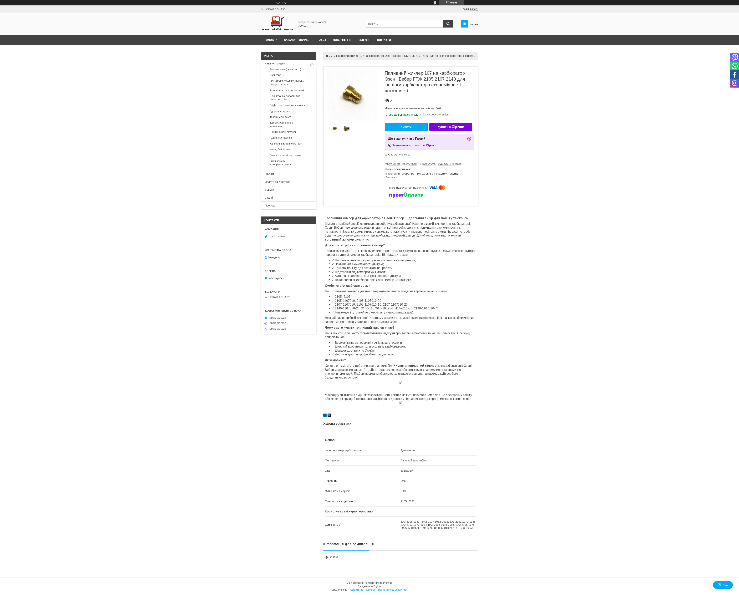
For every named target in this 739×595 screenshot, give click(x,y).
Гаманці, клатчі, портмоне (285, 155)
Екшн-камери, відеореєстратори (281, 163)
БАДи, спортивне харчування (287, 105)
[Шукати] (448, 24)
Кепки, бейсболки (280, 149)
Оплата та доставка (277, 181)
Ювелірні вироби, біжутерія (286, 143)
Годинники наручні (281, 137)
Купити (406, 127)
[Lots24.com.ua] (277, 30)
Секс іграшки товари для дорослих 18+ (285, 97)
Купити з (444, 127)
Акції (322, 39)
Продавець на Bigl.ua (369, 586)
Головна (270, 39)
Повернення (342, 39)
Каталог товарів (296, 39)
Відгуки (364, 39)
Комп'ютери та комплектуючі (287, 90)
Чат (725, 585)
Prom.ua (387, 583)
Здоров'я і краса (280, 111)
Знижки (269, 173)
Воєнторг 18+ (278, 75)
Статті (269, 197)
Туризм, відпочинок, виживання (281, 124)
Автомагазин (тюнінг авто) (285, 69)
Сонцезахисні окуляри (283, 131)
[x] (329, 415)
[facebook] (325, 415)
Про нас (270, 205)
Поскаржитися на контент (362, 589)
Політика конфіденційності (392, 589)
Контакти (383, 39)
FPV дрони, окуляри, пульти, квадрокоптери (287, 82)
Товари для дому (280, 116)
